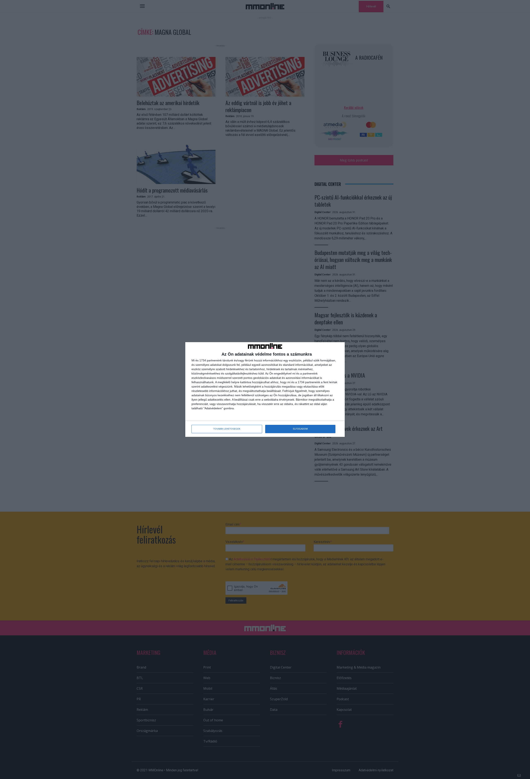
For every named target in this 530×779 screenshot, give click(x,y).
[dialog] (265, 389)
